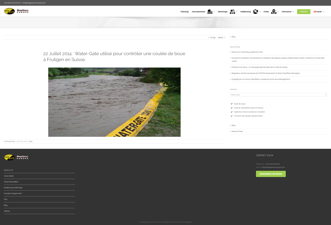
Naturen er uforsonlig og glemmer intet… (248, 52)
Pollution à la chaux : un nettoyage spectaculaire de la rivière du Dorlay (260, 67)
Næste (220, 37)
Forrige (213, 37)
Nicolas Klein (10, 141)
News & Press (237, 131)
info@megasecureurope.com (34, 3)
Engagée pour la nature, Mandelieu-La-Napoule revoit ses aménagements (261, 79)
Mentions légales (185, 222)
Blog (30, 141)
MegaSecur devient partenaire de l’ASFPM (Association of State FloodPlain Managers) (266, 73)
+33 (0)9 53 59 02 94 (12, 3)
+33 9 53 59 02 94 (272, 164)
